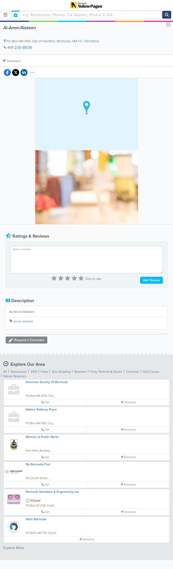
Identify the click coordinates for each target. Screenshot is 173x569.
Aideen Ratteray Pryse (41, 409)
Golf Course (151, 371)
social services (23, 321)
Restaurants (19, 371)
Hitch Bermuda (36, 519)
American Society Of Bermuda (47, 382)
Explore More (13, 547)
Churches (132, 371)
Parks (44, 371)
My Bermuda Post (38, 464)
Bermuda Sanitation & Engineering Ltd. (52, 491)
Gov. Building (61, 371)
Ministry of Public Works (42, 437)
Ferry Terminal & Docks (106, 371)
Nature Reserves (14, 376)
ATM (34, 371)
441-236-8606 (19, 47)
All (5, 371)
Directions (91, 41)
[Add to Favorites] (168, 24)
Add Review (151, 280)
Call (47, 402)
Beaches (80, 371)
